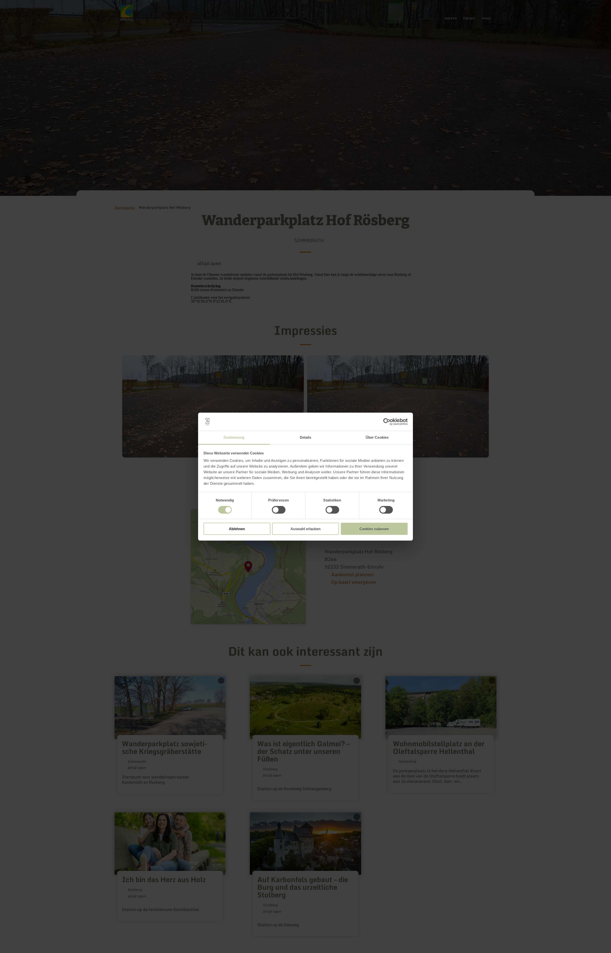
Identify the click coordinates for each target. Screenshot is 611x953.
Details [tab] (305, 437)
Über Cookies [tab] (377, 437)
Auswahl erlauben (305, 529)
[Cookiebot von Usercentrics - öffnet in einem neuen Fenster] (387, 421)
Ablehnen (237, 529)
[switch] (278, 510)
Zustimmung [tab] (234, 437)
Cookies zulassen (374, 529)
